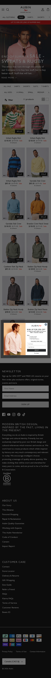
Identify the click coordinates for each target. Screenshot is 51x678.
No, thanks (36, 353)
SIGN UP (36, 350)
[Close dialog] (46, 324)
